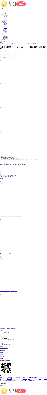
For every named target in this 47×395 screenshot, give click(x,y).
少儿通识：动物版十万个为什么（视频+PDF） (7, 175)
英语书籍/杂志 (5, 380)
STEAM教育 (6, 15)
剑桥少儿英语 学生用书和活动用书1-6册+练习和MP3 (7, 328)
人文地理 (15, 377)
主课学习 (5, 28)
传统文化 (18, 377)
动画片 (31, 377)
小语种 (5, 13)
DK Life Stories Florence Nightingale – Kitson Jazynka (8, 291)
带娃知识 (6, 379)
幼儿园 (5, 29)
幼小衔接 (5, 30)
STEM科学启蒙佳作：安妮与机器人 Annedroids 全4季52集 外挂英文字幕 (11, 216)
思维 (18, 379)
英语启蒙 (15, 380)
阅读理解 (30, 380)
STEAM (1, 377)
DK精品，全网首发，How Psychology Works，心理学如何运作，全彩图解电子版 (15, 164)
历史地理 (5, 16)
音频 (33, 380)
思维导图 (21, 379)
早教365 (5, 43)
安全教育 (5, 22)
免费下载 (3, 39)
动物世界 (28, 377)
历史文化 (35, 377)
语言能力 (3, 9)
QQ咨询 (1, 346)
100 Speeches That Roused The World (6, 253)
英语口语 (12, 380)
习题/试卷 (10, 377)
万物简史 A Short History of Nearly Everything (6, 176)
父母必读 (3, 21)
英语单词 (9, 380)
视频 (25, 380)
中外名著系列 (6, 38)
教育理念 (5, 23)
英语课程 (23, 380)
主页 (2, 8)
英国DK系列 (5, 36)
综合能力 (3, 14)
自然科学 (5, 20)
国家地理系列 (6, 37)
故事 (22, 379)
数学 (29, 379)
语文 (27, 380)
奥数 (37, 377)
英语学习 (1, 156)
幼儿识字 (13, 379)
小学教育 (5, 31)
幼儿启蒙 (9, 379)
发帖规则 (4, 336)
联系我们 (1, 385)
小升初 (5, 32)
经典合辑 (8, 43)
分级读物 (23, 377)
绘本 (40, 379)
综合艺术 (5, 17)
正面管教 (5, 24)
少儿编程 (3, 379)
